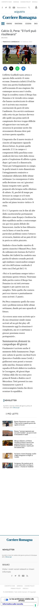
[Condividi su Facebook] (5, 68)
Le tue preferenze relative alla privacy (21, 600)
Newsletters (21, 7)
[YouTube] (13, 8)
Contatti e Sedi (10, 586)
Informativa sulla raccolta (13, 604)
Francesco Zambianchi (10, 42)
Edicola (25, 588)
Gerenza (20, 586)
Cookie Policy (29, 586)
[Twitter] (6, 8)
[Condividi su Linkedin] (23, 68)
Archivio (4, 38)
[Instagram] (10, 8)
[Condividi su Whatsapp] (17, 68)
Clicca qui (16, 407)
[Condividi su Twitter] (11, 68)
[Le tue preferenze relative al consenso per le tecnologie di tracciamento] (35, 605)
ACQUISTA (19, 12)
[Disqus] (19, 504)
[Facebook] (2, 8)
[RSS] (27, 576)
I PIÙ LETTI (12, 414)
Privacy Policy (16, 588)
